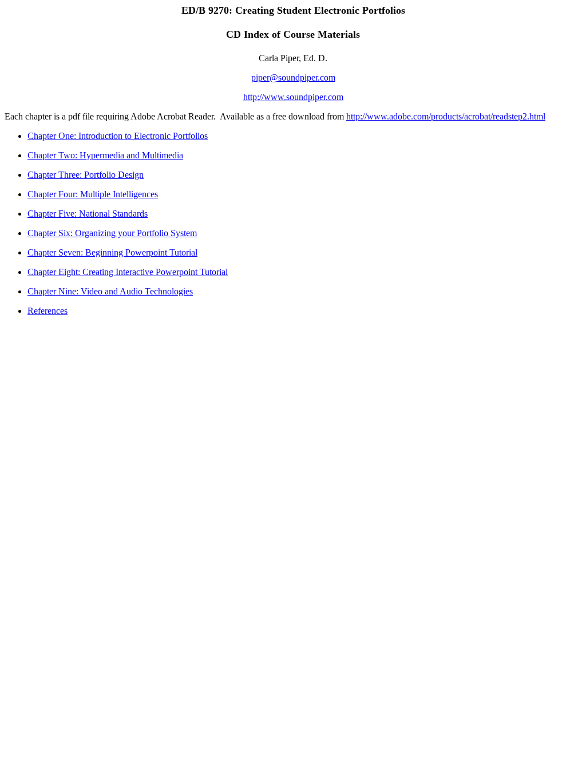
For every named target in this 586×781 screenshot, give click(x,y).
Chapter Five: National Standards (87, 213)
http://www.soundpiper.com (293, 97)
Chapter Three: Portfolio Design (85, 175)
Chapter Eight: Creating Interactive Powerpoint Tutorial (127, 272)
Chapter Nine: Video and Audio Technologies (110, 291)
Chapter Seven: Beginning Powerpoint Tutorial (112, 252)
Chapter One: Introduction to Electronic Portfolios (117, 136)
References (47, 311)
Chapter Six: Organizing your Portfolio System (112, 233)
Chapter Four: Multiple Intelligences (92, 194)
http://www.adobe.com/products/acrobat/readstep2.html (445, 116)
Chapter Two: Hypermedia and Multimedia (105, 155)
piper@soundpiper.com (293, 77)
